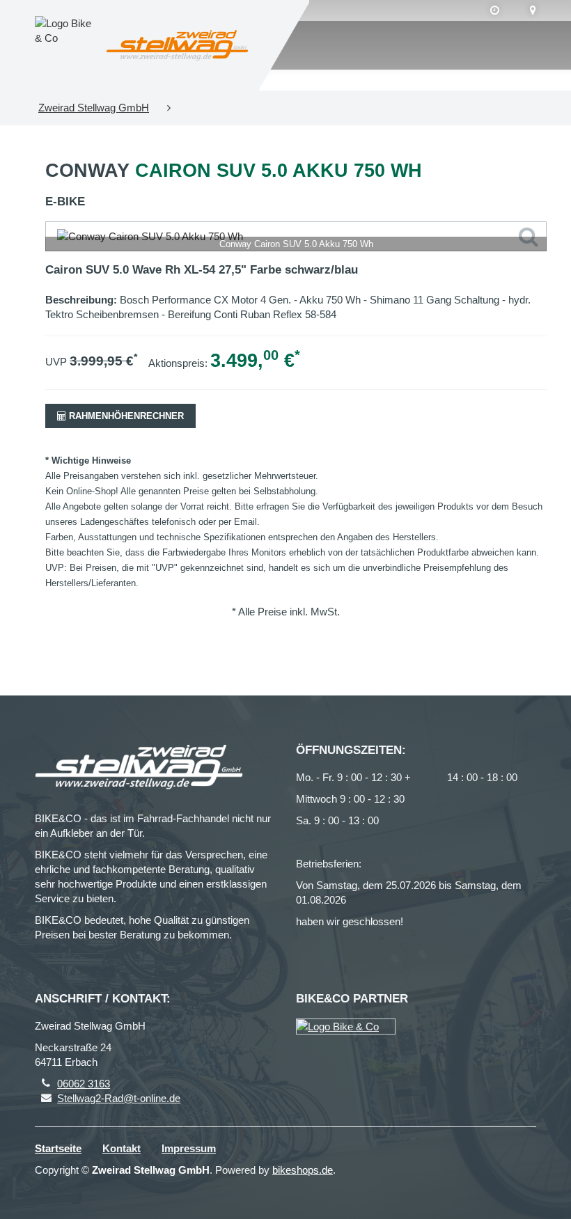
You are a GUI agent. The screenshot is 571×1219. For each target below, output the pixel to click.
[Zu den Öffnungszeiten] (494, 10)
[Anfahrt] (533, 10)
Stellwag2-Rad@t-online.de (118, 1098)
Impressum (189, 1148)
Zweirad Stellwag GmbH (93, 107)
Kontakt (121, 1148)
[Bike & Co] (346, 1027)
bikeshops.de (302, 1170)
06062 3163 (83, 1084)
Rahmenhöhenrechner (125, 416)
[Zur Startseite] (177, 45)
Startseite (58, 1148)
